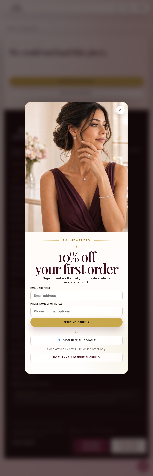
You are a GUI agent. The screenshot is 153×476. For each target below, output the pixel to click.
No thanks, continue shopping (76, 357)
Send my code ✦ (76, 322)
